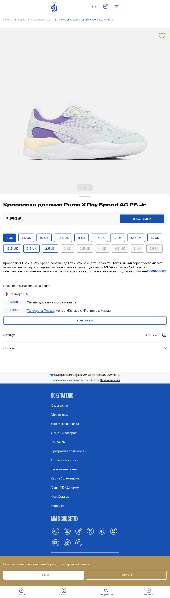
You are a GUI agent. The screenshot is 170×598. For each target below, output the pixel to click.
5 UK (137, 248)
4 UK (102, 248)
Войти (44, 575)
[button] (85, 286)
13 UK (155, 238)
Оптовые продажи (64, 460)
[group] (85, 305)
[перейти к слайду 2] (80, 187)
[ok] (113, 531)
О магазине (59, 405)
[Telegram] (55, 531)
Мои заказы (59, 414)
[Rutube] (55, 542)
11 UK (81, 238)
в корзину (142, 219)
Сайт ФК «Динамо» (65, 487)
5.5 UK (154, 248)
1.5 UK (26, 238)
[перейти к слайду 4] (89, 187)
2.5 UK (31, 248)
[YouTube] (67, 531)
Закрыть (126, 575)
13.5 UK (12, 248)
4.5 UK (120, 248)
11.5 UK (99, 238)
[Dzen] (67, 542)
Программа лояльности (68, 451)
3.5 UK (85, 248)
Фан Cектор (60, 496)
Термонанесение (64, 469)
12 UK (117, 238)
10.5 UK (63, 238)
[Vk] (102, 531)
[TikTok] (78, 531)
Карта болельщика (65, 478)
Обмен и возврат (64, 433)
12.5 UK (136, 238)
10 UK (44, 238)
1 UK (9, 238)
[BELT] (78, 542)
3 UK (67, 248)
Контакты (85, 320)
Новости (57, 505)
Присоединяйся (110, 380)
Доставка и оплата (65, 423)
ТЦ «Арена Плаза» (40, 310)
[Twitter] (90, 531)
